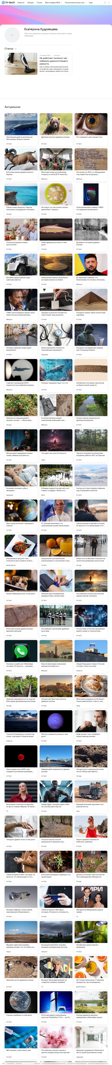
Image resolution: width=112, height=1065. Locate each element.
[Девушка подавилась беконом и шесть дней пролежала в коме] (91, 1042)
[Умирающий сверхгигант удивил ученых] (56, 761)
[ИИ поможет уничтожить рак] (21, 1042)
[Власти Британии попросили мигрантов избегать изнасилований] (56, 656)
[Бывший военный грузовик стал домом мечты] (91, 797)
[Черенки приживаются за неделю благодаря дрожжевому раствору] (21, 691)
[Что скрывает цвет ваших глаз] (91, 129)
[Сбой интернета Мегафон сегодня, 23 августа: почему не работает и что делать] (56, 902)
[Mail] (3, 2)
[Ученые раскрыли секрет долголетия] (21, 235)
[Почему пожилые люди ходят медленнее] (21, 340)
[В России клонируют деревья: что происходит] (56, 867)
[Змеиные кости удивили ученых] (21, 972)
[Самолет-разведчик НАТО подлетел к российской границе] (21, 375)
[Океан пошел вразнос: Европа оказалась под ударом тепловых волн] (21, 199)
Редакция (37, 1063)
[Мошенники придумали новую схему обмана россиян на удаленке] (21, 445)
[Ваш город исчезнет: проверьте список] (21, 516)
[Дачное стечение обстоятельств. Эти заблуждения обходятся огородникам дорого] (91, 867)
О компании (10, 1063)
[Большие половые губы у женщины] (21, 480)
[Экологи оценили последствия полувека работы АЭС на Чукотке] (91, 445)
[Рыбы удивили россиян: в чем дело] (56, 235)
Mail (3, 1063)
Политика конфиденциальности (98, 1063)
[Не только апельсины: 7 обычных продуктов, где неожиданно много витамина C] (91, 972)
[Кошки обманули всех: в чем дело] (21, 586)
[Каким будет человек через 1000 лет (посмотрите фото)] (56, 797)
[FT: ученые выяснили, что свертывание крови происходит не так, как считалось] (56, 516)
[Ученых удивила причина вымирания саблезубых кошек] (91, 1007)
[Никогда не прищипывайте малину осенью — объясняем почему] (21, 410)
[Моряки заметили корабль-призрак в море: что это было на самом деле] (21, 937)
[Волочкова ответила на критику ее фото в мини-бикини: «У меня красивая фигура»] (21, 797)
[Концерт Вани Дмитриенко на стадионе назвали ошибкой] (56, 972)
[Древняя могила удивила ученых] (56, 129)
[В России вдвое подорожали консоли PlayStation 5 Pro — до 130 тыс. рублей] (56, 1007)
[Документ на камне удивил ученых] (91, 235)
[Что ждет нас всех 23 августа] (56, 445)
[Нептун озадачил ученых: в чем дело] (56, 726)
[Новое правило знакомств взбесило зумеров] (91, 832)
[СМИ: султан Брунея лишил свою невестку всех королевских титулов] (21, 305)
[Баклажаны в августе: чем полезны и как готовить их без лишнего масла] (21, 551)
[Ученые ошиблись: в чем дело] (21, 1007)
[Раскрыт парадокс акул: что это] (56, 375)
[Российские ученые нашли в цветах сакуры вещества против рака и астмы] (56, 1042)
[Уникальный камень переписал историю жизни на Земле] (56, 270)
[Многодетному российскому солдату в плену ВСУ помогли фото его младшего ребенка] (56, 164)
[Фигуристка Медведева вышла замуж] (91, 902)
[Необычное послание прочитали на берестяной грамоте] (91, 375)
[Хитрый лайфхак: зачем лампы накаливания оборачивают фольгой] (21, 902)
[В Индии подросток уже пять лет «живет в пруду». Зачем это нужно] (56, 480)
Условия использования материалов (53, 1063)
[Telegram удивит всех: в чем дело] (21, 832)
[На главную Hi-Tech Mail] (10, 2)
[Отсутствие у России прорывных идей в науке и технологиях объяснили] (91, 621)
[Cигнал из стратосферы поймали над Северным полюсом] (91, 480)
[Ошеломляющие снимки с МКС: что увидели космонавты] (91, 199)
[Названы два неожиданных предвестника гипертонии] (56, 586)
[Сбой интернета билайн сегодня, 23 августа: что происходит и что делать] (91, 516)
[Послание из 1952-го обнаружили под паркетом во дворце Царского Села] (91, 164)
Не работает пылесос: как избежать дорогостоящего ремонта (54, 61)
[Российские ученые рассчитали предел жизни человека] (91, 586)
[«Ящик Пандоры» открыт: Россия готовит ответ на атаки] (91, 656)
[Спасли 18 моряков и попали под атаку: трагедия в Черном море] (21, 726)
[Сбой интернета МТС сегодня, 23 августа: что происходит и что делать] (21, 867)
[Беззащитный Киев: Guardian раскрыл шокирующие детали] (56, 937)
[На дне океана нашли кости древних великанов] (91, 410)
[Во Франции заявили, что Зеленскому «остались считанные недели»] (91, 270)
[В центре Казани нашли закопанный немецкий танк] (56, 410)
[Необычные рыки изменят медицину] (91, 937)
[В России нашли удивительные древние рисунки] (21, 621)
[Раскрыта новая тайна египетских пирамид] (91, 305)
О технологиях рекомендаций (76, 1063)
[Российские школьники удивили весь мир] (56, 621)
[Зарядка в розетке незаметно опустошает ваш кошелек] (56, 305)
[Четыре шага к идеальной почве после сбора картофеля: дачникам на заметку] (91, 761)
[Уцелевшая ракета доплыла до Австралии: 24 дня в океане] (21, 129)
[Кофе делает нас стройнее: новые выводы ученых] (91, 726)
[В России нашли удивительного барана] (21, 164)
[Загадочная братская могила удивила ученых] (56, 691)
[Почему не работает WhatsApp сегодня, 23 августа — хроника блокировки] (21, 656)
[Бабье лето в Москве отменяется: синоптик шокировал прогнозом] (91, 551)
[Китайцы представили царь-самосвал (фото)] (21, 270)
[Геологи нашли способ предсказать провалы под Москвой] (56, 832)
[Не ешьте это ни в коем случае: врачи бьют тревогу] (56, 199)
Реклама (18, 1063)
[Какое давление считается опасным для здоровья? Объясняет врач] (56, 340)
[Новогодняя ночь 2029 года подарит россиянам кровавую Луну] (21, 761)
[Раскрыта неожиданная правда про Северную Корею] (91, 340)
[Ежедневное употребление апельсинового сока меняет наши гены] (56, 551)
